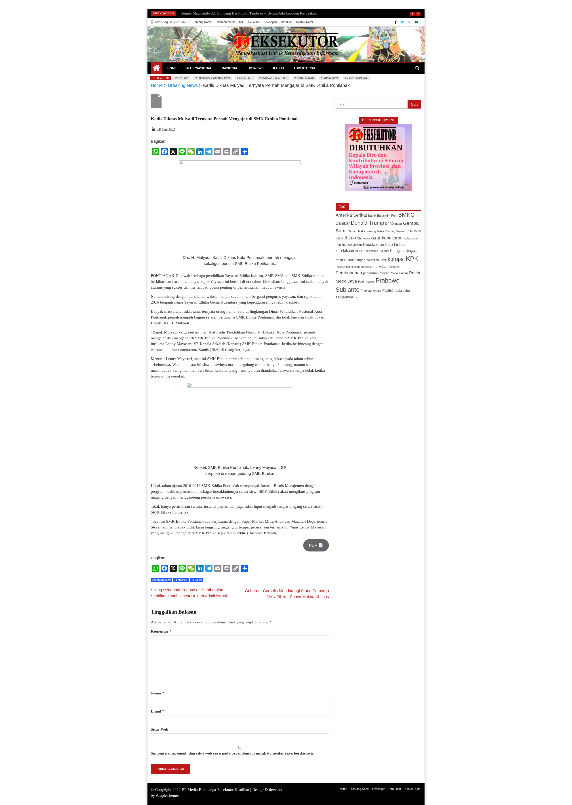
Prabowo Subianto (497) (214, 77)
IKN (410, 231)
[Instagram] (410, 22)
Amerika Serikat (351, 215)
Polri (361, 281)
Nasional (230, 68)
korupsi (396, 259)
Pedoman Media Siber (228, 22)
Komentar (161, 631)
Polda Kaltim (399, 273)
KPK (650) (183, 77)
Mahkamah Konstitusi (359, 266)
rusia (398, 290)
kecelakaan (354, 245)
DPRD (389, 223)
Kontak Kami (304, 22)
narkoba (379, 266)
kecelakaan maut (349, 251)
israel (341, 238)
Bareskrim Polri (387, 215)
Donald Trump (367, 223)
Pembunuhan (349, 272)
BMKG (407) (245, 77)
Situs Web (159, 729)
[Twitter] (403, 22)
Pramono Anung (371, 290)
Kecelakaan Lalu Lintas (384, 244)
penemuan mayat (376, 273)
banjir (372, 215)
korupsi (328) (305, 77)
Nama (157, 693)
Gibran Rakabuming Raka (366, 231)
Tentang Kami (202, 22)
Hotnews (255, 68)
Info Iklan (286, 22)
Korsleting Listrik (376, 260)
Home (172, 68)
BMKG (406, 215)
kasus (376, 238)
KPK (412, 258)
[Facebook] (396, 22)
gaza (398, 223)
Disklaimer (253, 22)
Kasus (278, 68)
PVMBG (387, 290)
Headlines (181, 580)
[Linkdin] (416, 22)
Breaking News (161, 580)
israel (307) (330, 77)
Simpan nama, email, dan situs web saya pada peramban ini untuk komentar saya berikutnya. (232, 753)
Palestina (393, 266)
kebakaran (392, 237)
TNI (356, 297)
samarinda (344, 297)
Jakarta (354, 238)
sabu (406, 290)
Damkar (343, 223)
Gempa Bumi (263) (357, 77)
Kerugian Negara (403, 251)
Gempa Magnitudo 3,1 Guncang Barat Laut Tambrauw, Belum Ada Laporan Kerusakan (249, 13)
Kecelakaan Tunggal (376, 251)
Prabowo (369, 281)
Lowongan (270, 22)
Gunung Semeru (395, 231)
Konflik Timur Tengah (350, 260)
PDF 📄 (316, 545)
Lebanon (340, 267)
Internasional (199, 68)
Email (157, 711)
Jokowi (366, 238)
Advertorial (304, 68)
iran (417, 230)
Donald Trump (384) (274, 77)
